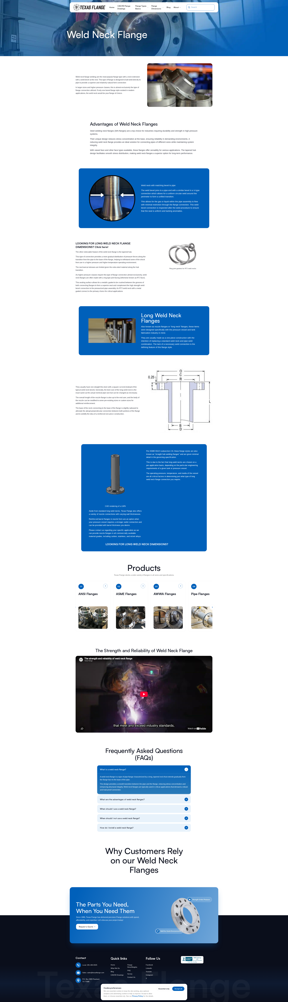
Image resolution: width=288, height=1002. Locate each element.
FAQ (128, 970)
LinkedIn (149, 968)
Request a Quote (86, 927)
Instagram (149, 975)
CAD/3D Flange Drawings (123, 7)
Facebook (149, 965)
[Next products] (212, 607)
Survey (129, 974)
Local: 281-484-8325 (89, 965)
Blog (168, 7)
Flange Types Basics (140, 7)
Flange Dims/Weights (132, 966)
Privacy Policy (137, 996)
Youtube (149, 971)
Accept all (178, 989)
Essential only (164, 989)
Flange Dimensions (156, 7)
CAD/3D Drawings (117, 975)
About (176, 7)
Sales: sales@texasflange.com (93, 972)
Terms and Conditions (193, 993)
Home (111, 7)
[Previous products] (75, 607)
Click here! (175, 544)
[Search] (189, 7)
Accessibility (207, 993)
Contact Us (131, 977)
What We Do (115, 968)
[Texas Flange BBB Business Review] (192, 959)
